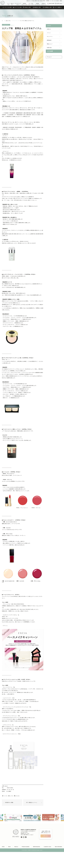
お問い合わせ (59, 3)
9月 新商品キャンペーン (31, 802)
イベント (49, 32)
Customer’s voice (47, 846)
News (9, 846)
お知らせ (12, 4)
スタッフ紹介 (31, 4)
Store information (58, 846)
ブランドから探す (8, 7)
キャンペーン (6, 24)
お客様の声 (43, 4)
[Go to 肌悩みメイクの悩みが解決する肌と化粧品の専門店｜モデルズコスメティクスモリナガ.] (3, 21)
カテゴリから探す (18, 7)
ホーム (8, 4)
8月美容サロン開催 (9, 802)
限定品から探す (37, 7)
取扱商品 (24, 4)
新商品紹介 (49, 40)
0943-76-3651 (51, 3)
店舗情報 (37, 4)
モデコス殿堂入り (58, 7)
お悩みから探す (27, 7)
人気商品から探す (48, 7)
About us (16, 846)
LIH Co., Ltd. (34, 853)
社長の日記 (49, 47)
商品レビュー (50, 43)
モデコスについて (18, 4)
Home (3, 846)
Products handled (25, 846)
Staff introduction (36, 846)
